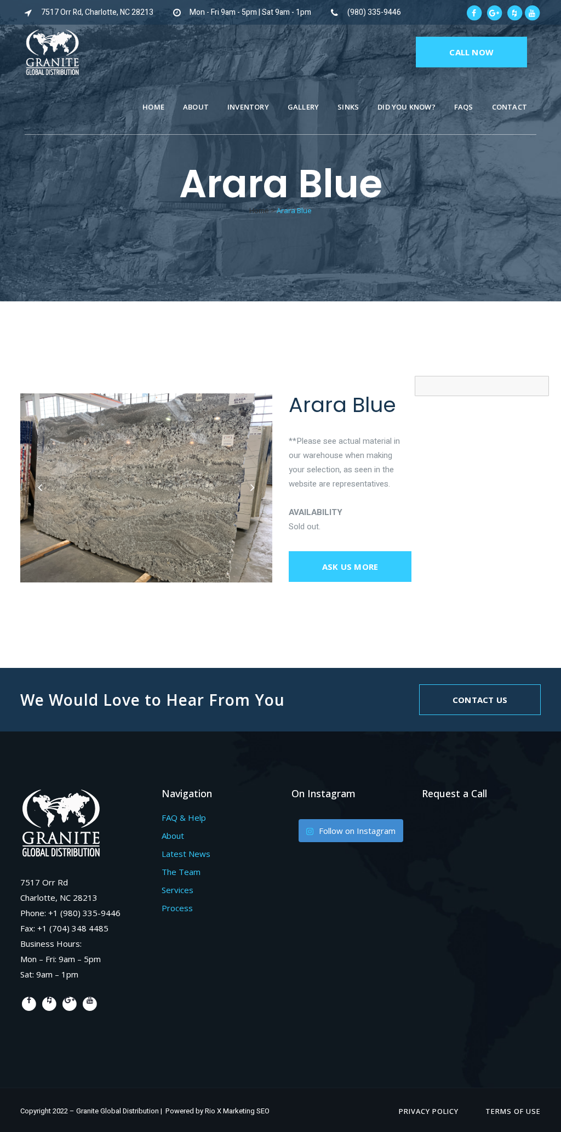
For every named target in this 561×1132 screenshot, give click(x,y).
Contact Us (480, 699)
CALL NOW (471, 52)
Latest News (186, 853)
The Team (181, 871)
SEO (263, 1111)
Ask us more (350, 566)
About (173, 835)
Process (177, 908)
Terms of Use (513, 1111)
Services (177, 889)
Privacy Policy (429, 1111)
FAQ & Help (184, 817)
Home (259, 210)
